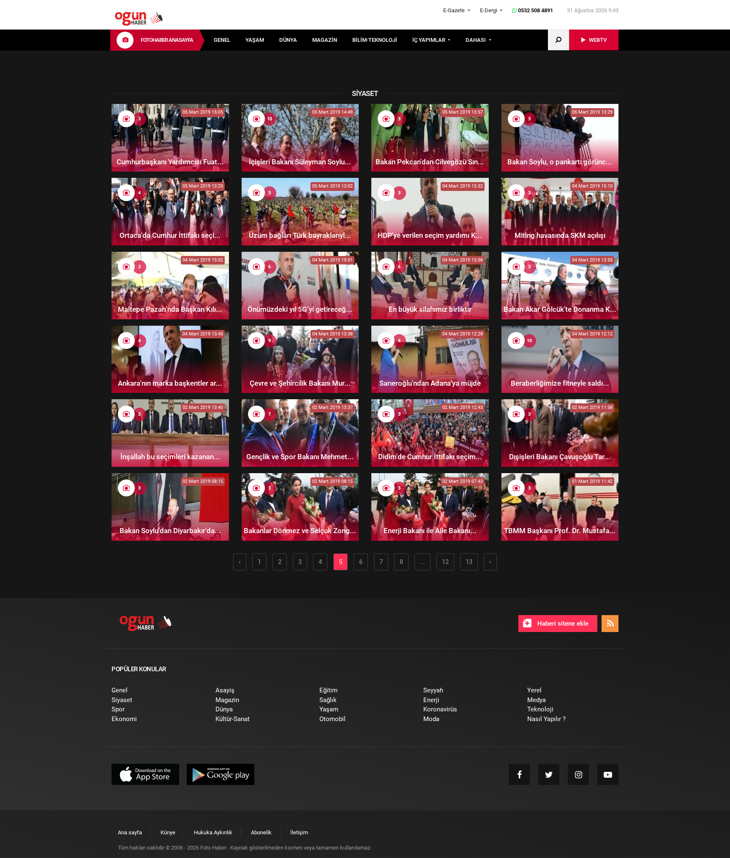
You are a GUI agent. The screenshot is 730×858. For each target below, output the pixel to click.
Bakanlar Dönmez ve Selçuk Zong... (300, 530)
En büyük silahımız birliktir (430, 309)
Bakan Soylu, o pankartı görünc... (559, 162)
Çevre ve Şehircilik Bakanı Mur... (300, 383)
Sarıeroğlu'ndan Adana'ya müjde (430, 383)
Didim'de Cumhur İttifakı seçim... (430, 456)
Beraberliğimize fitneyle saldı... (560, 383)
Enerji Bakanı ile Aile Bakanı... (430, 530)
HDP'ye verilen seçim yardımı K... (430, 235)
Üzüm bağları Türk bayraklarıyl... (300, 235)
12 (445, 562)
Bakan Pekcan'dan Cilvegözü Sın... (430, 162)
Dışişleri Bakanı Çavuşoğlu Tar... (559, 456)
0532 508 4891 (535, 10)
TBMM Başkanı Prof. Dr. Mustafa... (560, 530)
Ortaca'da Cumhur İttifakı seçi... (170, 235)
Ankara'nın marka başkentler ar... (170, 383)
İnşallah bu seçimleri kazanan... (170, 456)
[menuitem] (229, 40)
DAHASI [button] (476, 40)
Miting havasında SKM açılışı (560, 235)
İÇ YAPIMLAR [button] (429, 40)
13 (469, 562)
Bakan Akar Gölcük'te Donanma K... (560, 309)
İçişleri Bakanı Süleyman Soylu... (300, 162)
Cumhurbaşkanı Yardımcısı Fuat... (170, 162)
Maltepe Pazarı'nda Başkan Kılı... (170, 309)
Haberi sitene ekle (562, 623)
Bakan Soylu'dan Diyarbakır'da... (170, 530)
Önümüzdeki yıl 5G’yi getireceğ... (300, 309)
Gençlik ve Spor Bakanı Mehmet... (300, 456)
